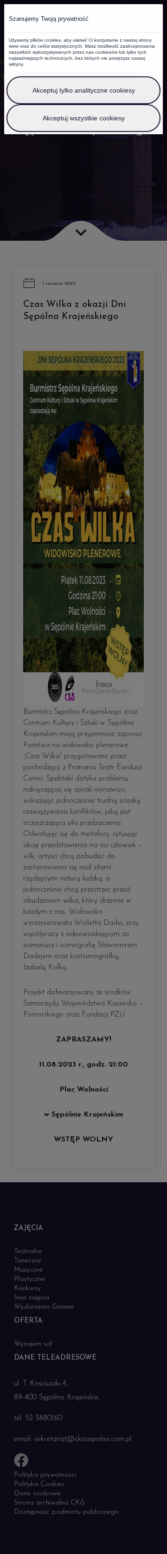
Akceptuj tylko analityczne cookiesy (83, 90)
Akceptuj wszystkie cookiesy (84, 118)
